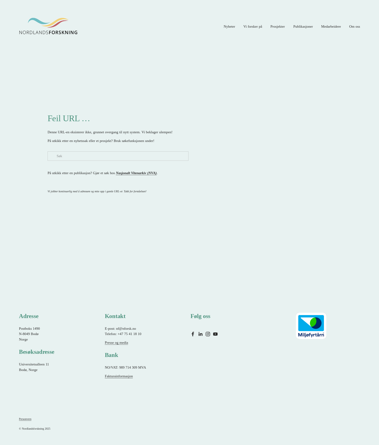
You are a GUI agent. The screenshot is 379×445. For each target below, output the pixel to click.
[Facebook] (192, 334)
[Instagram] (207, 334)
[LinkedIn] (200, 334)
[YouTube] (215, 334)
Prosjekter (277, 26)
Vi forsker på (252, 26)
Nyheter (229, 26)
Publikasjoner (303, 26)
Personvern (25, 419)
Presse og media (116, 343)
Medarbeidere (331, 26)
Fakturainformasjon (119, 376)
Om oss (354, 26)
